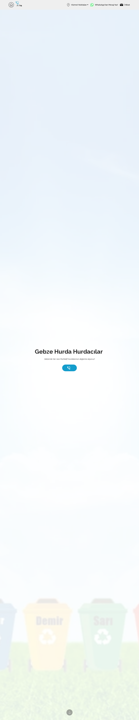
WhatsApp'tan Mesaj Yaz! (106, 5)
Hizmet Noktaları (79, 5)
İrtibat (127, 5)
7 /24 (19, 5)
